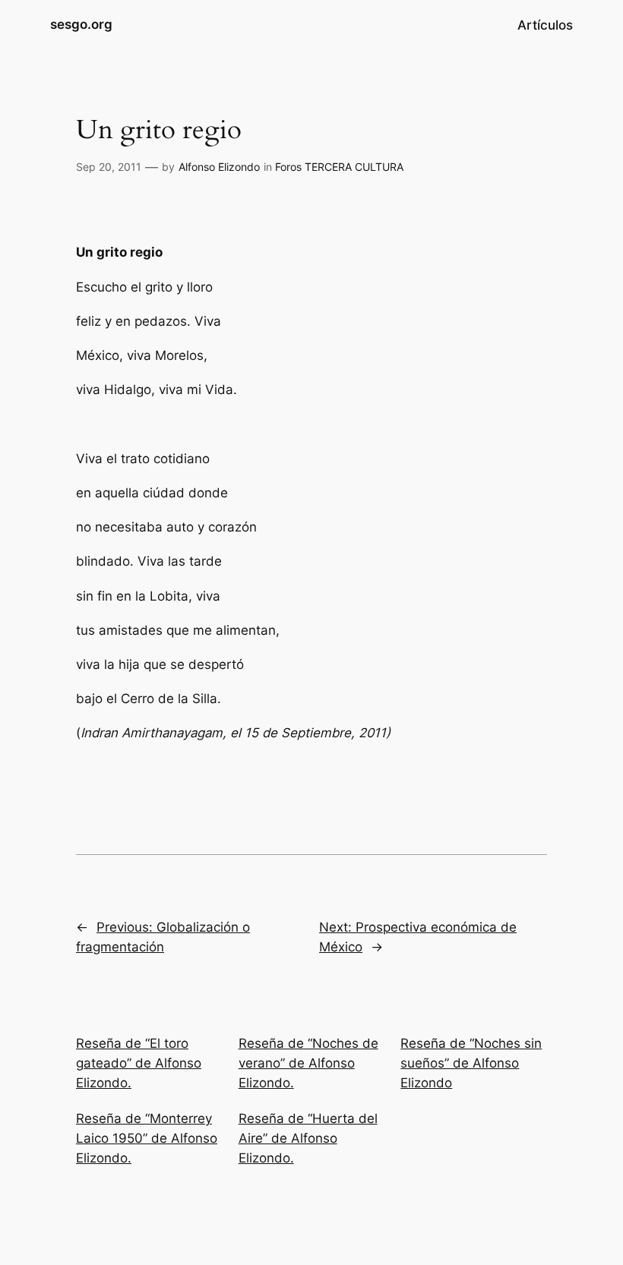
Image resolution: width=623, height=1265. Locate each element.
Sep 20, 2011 (108, 166)
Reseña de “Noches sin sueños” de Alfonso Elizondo (471, 1063)
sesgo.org (81, 24)
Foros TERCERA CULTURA (339, 166)
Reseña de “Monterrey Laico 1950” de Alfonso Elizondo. (146, 1138)
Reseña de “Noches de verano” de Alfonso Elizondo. (308, 1063)
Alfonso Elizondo (219, 166)
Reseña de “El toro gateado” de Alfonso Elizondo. (138, 1063)
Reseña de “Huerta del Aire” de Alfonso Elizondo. (308, 1138)
